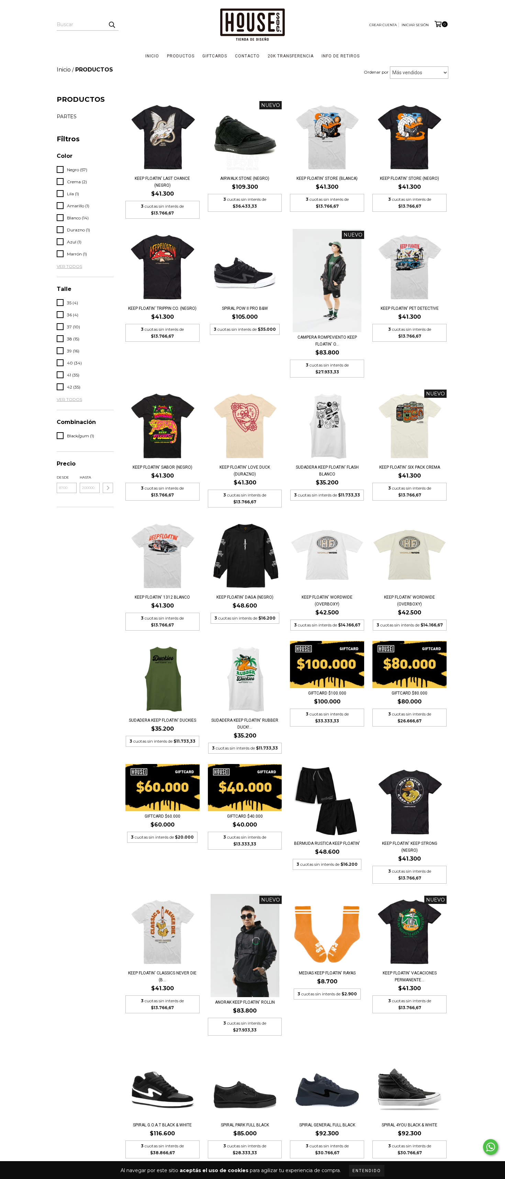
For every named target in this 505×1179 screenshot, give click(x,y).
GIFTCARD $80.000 (409, 693)
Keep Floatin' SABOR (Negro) (162, 467)
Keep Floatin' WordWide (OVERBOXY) (327, 601)
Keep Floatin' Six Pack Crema (409, 467)
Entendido (366, 1170)
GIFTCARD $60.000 (162, 816)
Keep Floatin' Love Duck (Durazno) (245, 471)
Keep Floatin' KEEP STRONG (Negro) (409, 847)
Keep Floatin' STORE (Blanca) (327, 178)
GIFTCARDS (214, 56)
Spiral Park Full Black (245, 1125)
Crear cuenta (383, 25)
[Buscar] (112, 24)
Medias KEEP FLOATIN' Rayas (327, 973)
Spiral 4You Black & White (409, 1125)
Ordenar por (376, 72)
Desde (63, 477)
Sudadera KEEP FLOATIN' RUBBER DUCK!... (244, 724)
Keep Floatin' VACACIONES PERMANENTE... (410, 976)
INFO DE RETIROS (341, 56)
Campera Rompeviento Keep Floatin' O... (327, 341)
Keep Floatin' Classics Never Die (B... (162, 976)
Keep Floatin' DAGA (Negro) (244, 597)
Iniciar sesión (415, 25)
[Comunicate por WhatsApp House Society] (490, 1147)
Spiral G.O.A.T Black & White (162, 1125)
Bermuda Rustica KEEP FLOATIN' (327, 843)
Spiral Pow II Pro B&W (245, 308)
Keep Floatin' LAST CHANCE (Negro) (162, 182)
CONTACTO (247, 56)
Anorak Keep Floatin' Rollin (245, 1002)
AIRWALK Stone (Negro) (244, 178)
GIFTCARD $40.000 (245, 816)
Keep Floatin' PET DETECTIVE (410, 308)
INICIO (152, 56)
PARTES (67, 116)
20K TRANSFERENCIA (291, 56)
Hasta (85, 477)
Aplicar (108, 488)
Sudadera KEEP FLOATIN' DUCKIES (162, 720)
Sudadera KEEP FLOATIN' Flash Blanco (327, 471)
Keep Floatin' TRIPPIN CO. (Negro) (162, 308)
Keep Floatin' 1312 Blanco (162, 597)
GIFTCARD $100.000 (327, 693)
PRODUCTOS (180, 56)
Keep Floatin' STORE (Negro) (409, 178)
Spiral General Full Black (327, 1125)
